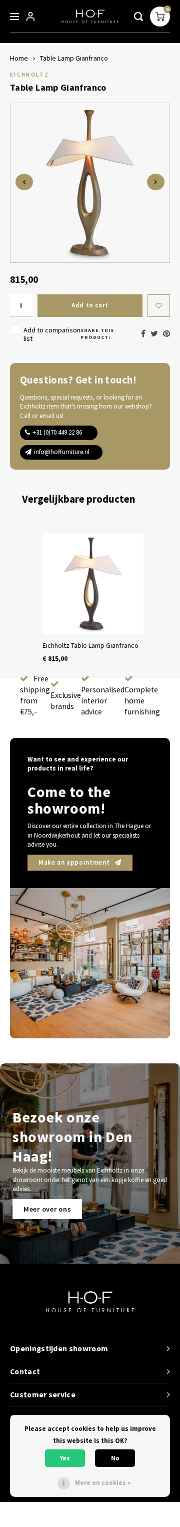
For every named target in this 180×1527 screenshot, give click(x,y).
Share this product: (97, 333)
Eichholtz (29, 74)
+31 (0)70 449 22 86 (57, 432)
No (115, 1458)
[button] (20, 598)
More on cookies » (102, 1482)
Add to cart (90, 305)
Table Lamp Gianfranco (74, 58)
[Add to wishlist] (159, 305)
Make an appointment (74, 862)
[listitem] (93, 598)
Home (19, 58)
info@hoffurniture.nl (62, 452)
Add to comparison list (52, 334)
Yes (65, 1458)
